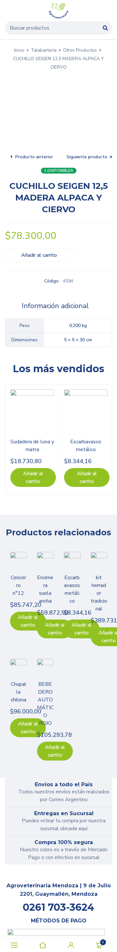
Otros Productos (80, 50)
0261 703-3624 (58, 907)
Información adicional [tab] (55, 306)
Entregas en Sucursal (64, 813)
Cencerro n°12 (18, 585)
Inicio (19, 50)
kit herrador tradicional (99, 593)
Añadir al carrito (39, 255)
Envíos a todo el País (64, 784)
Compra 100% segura (63, 842)
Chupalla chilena (18, 692)
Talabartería (44, 50)
